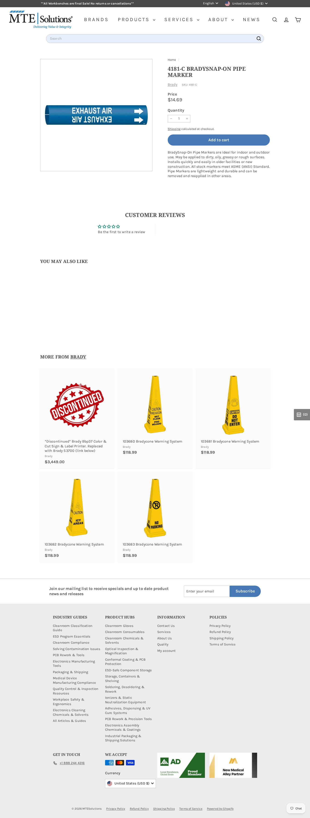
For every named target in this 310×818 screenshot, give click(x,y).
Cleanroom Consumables (125, 632)
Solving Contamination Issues (76, 649)
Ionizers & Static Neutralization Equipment (125, 700)
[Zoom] (96, 115)
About (219, 19)
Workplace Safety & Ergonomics (68, 701)
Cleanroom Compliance (71, 642)
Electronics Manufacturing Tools (74, 663)
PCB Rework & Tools (68, 655)
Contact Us (166, 626)
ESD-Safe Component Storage (128, 670)
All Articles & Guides (69, 721)
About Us (164, 638)
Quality (162, 644)
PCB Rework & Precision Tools (128, 719)
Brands (96, 19)
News (252, 19)
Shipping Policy (221, 638)
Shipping (174, 129)
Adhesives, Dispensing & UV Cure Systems (127, 710)
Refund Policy (220, 632)
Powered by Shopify (220, 808)
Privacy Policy (220, 626)
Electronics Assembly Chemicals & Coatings (123, 727)
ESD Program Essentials (72, 636)
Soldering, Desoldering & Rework (125, 689)
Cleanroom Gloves (119, 626)
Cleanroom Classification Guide (72, 628)
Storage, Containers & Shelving (122, 678)
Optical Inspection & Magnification (121, 651)
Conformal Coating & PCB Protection (125, 661)
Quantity (176, 110)
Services (180, 19)
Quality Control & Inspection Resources (75, 691)
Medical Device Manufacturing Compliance (74, 680)
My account (166, 651)
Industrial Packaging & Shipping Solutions (123, 738)
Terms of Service (222, 644)
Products (135, 19)
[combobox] (155, 38)
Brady (172, 84)
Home (172, 59)
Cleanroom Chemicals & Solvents (124, 640)
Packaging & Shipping (70, 672)
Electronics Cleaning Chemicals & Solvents (71, 712)
